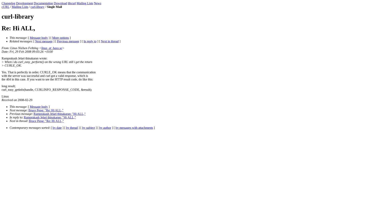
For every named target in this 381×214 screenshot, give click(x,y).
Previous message (68, 41)
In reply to (90, 41)
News (97, 3)
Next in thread (110, 41)
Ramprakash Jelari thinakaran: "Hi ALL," (60, 114)
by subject (88, 127)
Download (60, 3)
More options (60, 37)
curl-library (37, 7)
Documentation (43, 3)
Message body (39, 37)
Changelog (8, 3)
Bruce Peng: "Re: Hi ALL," (46, 110)
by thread (72, 127)
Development (24, 3)
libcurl (72, 3)
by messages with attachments (134, 127)
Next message (44, 41)
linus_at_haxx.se (51, 48)
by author (105, 127)
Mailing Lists (85, 3)
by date (57, 127)
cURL (5, 7)
